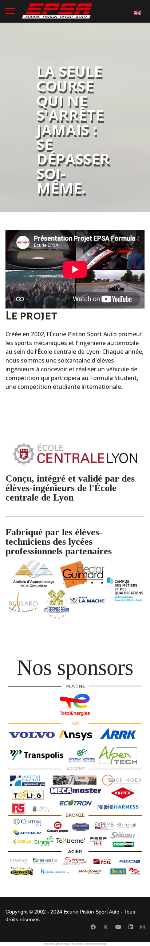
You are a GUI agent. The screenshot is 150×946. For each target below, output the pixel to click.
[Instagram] (142, 927)
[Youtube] (118, 927)
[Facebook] (93, 927)
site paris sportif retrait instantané (63, 943)
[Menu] (10, 11)
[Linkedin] (131, 927)
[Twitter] (105, 927)
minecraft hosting (96, 943)
